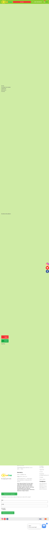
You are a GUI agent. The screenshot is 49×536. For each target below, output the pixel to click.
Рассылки (3, 508)
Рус (4, 344)
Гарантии (3, 88)
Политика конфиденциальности (43, 474)
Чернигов (23, 487)
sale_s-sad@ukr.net (21, 474)
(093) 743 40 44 (43, 489)
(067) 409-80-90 (38, 2)
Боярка (23, 490)
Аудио (6, 337)
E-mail (2, 504)
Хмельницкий (29, 484)
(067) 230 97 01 (22, 476)
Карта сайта (42, 479)
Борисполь (19, 489)
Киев (18, 483)
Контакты (3, 90)
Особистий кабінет (6, 214)
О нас (2, 85)
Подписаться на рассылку (8, 512)
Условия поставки (6, 87)
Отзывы (41, 477)
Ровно (31, 485)
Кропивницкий (20, 488)
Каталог (22, 2)
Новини (4, 509)
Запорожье (19, 485)
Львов (21, 484)
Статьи (3, 91)
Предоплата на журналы (9, 494)
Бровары (24, 489)
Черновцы (32, 487)
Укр (2, 344)
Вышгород (32, 489)
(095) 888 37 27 (43, 487)
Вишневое (19, 490)
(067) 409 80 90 (43, 483)
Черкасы (28, 487)
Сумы (18, 484)
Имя (2, 500)
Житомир (19, 487)
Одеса (31, 483)
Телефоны (42, 481)
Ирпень (28, 489)
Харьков (21, 483)
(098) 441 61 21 (43, 485)
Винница (25, 484)
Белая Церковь (27, 488)
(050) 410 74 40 (43, 486)
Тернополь (24, 485)
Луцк (28, 485)
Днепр (24, 483)
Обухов (27, 490)
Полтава (28, 483)
